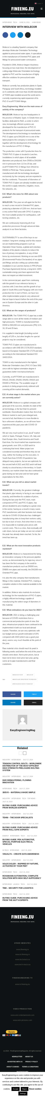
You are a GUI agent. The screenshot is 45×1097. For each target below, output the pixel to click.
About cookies (12, 1067)
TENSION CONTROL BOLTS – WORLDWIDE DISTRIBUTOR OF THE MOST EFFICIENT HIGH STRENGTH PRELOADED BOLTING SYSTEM (22, 766)
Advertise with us (14, 1062)
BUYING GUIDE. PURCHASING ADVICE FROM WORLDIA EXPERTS (20, 806)
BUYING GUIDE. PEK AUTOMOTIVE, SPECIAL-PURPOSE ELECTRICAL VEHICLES (18, 841)
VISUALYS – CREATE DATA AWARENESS (20, 854)
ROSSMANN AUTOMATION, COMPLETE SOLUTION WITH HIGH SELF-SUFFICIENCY (21, 877)
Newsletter (17, 1057)
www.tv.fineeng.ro (22, 954)
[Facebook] (12, 929)
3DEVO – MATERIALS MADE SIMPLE (18, 792)
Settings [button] (23, 1093)
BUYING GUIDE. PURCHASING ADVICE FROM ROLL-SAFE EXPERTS (20, 828)
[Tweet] (13, 35)
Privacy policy (31, 1062)
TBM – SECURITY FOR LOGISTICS (17, 888)
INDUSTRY (6, 760)
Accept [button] (15, 1089)
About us (29, 1057)
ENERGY (5, 836)
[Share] (5, 35)
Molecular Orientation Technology (24, 679)
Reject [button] (24, 1089)
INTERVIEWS (7, 22)
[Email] (28, 35)
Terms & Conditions (30, 1067)
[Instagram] (22, 929)
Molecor (30, 674)
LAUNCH (16, 884)
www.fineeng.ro (22, 949)
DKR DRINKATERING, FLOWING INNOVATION (16, 781)
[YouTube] (27, 929)
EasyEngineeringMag (22, 730)
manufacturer (18, 674)
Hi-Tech (5, 850)
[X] (17, 929)
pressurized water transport (23, 684)
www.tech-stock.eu (22, 964)
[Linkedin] (32, 929)
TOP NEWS (31, 798)
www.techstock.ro (22, 959)
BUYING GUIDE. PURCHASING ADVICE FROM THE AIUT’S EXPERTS (20, 899)
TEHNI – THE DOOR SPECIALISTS (17, 817)
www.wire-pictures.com (22, 1020)
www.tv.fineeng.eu (22, 984)
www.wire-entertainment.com (22, 1015)
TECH (15, 22)
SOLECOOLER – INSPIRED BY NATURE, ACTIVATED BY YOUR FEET (20, 865)
